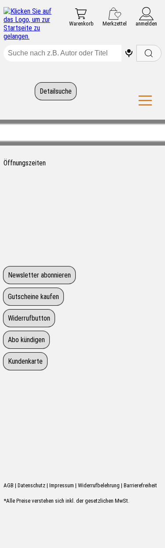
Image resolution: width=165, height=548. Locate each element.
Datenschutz (31, 485)
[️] (129, 53)
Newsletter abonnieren (39, 275)
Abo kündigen (26, 340)
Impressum (61, 485)
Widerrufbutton (29, 318)
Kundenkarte (25, 361)
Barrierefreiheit (140, 485)
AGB (9, 485)
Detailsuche (56, 91)
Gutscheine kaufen (33, 296)
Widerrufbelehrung (99, 485)
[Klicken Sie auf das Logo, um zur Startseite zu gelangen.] (28, 23)
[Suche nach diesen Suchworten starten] (148, 53)
